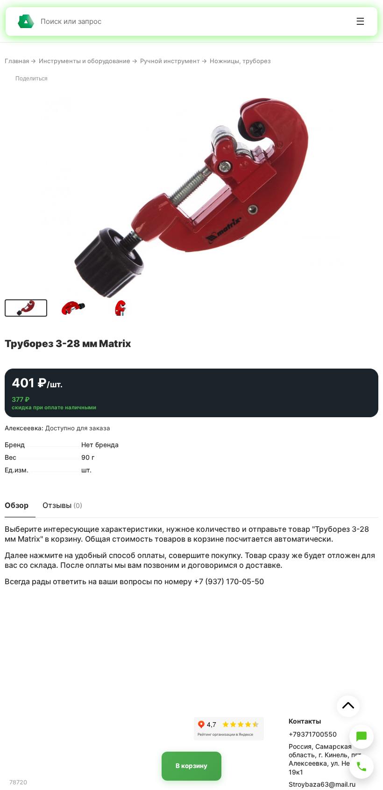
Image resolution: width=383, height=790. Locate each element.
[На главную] (25, 21)
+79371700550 (313, 734)
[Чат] (361, 737)
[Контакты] (361, 766)
